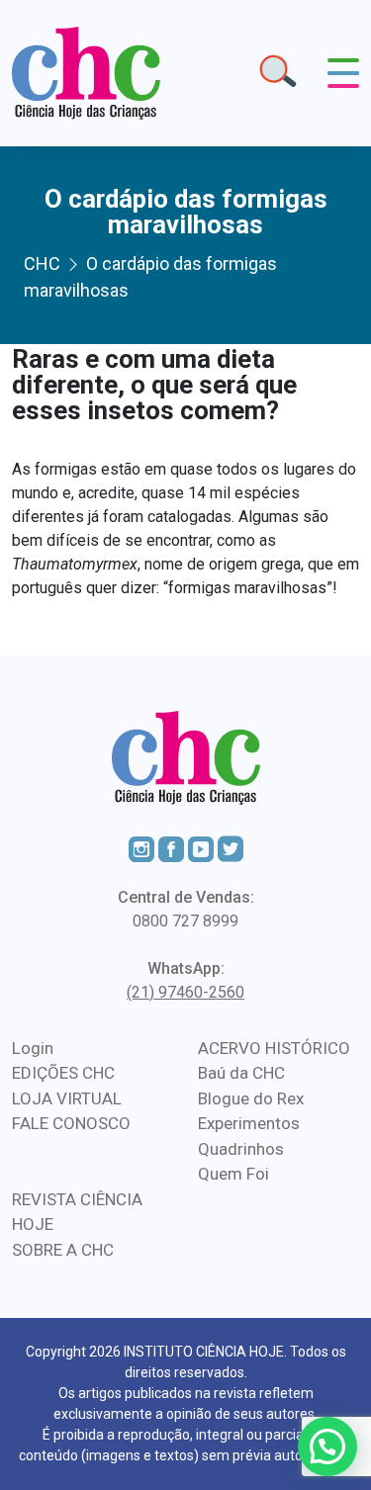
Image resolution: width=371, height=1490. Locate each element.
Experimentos (249, 1123)
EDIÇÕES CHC (63, 1073)
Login (32, 1048)
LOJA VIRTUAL (67, 1098)
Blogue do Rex (251, 1098)
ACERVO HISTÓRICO (274, 1048)
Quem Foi (233, 1173)
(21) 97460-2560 (185, 992)
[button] (327, 1446)
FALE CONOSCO (71, 1123)
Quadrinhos (241, 1149)
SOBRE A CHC (63, 1250)
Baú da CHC (241, 1073)
